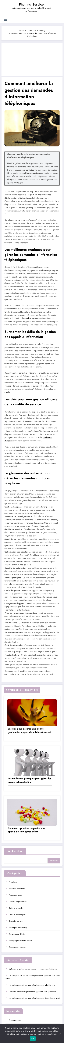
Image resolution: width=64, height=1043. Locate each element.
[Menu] (5, 19)
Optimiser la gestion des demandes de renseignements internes (33, 969)
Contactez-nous (15, 1020)
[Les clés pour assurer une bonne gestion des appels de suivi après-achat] (32, 712)
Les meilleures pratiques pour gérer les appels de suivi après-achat (34, 998)
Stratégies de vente (16, 921)
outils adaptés (31, 318)
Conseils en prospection (18, 901)
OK (32, 1038)
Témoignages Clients (17, 934)
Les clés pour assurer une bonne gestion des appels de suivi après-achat (29, 730)
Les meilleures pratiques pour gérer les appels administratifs (29, 780)
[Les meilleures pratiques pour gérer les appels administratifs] (32, 762)
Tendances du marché (17, 947)
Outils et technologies (17, 914)
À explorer (13, 882)
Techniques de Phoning (18, 927)
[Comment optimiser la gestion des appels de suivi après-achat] (32, 812)
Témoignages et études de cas (20, 940)
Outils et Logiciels (15, 908)
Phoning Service (31, 4)
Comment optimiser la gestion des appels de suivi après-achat (26, 830)
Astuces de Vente (15, 895)
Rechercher (14, 851)
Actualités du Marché (17, 888)
